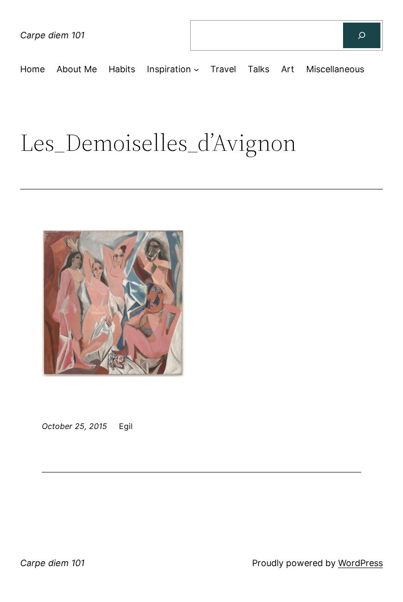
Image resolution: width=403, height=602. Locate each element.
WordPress (360, 563)
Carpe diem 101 (52, 35)
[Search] (361, 35)
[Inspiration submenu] (196, 69)
